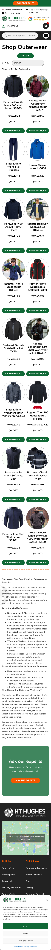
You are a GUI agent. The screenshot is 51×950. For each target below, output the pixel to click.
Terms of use (8, 868)
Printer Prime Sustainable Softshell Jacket (37, 287)
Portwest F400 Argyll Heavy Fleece (13, 227)
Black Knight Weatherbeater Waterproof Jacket (13, 413)
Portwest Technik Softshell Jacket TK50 (13, 348)
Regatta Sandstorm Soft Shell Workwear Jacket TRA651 (37, 348)
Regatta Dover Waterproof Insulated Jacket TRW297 (37, 105)
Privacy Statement (30, 947)
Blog (28, 881)
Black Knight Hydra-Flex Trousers (13, 167)
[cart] (46, 26)
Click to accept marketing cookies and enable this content (25, 838)
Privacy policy (8, 874)
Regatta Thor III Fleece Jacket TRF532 (13, 287)
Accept (25, 926)
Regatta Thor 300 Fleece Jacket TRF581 (37, 416)
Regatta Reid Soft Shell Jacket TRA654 (37, 227)
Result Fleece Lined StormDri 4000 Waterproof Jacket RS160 (37, 537)
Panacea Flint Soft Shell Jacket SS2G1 (13, 537)
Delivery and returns (11, 887)
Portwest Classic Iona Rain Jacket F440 (37, 475)
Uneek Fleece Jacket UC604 (37, 166)
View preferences (25, 940)
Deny (25, 933)
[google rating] (38, 19)
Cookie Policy (18, 947)
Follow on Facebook (35, 894)
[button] (47, 900)
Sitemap (29, 887)
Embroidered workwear (37, 868)
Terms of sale (8, 894)
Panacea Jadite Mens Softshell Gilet (13, 475)
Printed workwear (34, 874)
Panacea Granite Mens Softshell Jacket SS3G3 (13, 105)
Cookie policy (8, 881)
